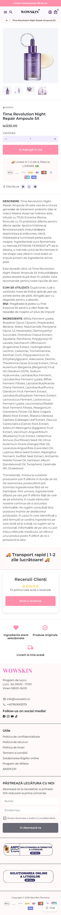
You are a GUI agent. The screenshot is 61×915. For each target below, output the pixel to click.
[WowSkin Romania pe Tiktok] (16, 716)
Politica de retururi (15, 742)
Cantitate (9, 133)
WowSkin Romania (39, 897)
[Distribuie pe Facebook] (23, 186)
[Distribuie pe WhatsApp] (29, 186)
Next (55, 55)
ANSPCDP (9, 769)
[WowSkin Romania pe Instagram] (8, 716)
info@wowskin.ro (16, 699)
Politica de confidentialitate (21, 736)
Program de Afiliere (16, 763)
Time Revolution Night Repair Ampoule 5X (34, 20)
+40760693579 (15, 704)
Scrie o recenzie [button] (30, 601)
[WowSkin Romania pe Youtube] (12, 716)
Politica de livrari (13, 747)
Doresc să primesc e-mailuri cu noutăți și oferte (31, 818)
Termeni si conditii (15, 752)
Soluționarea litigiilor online (21, 758)
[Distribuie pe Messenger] (35, 186)
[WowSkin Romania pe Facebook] (4, 716)
